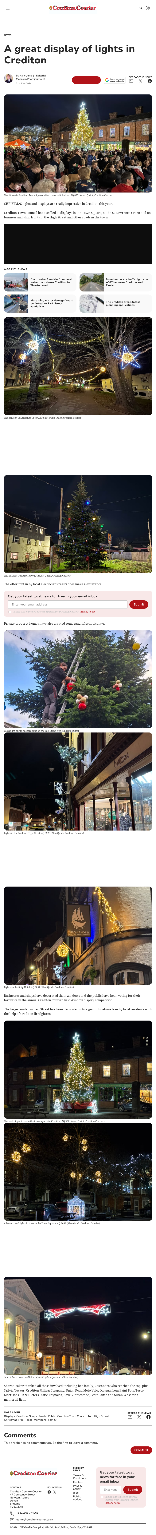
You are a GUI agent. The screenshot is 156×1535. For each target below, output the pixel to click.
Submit (139, 604)
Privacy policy (77, 1487)
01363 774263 (29, 1513)
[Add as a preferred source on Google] (115, 80)
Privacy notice (87, 611)
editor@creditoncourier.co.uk (34, 1519)
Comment (141, 1450)
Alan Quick (26, 75)
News (7, 35)
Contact (78, 1482)
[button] (7, 8)
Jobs (76, 1492)
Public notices (77, 1498)
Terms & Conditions (80, 1476)
